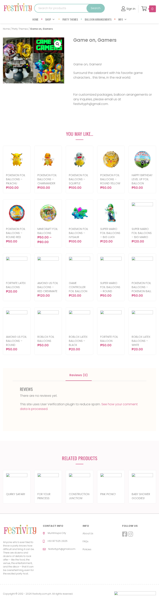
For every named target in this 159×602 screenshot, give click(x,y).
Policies (87, 549)
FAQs (85, 541)
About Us (88, 533)
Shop (48, 19)
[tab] (79, 375)
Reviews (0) (78, 375)
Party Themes (70, 19)
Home (35, 19)
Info (120, 19)
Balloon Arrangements (98, 19)
